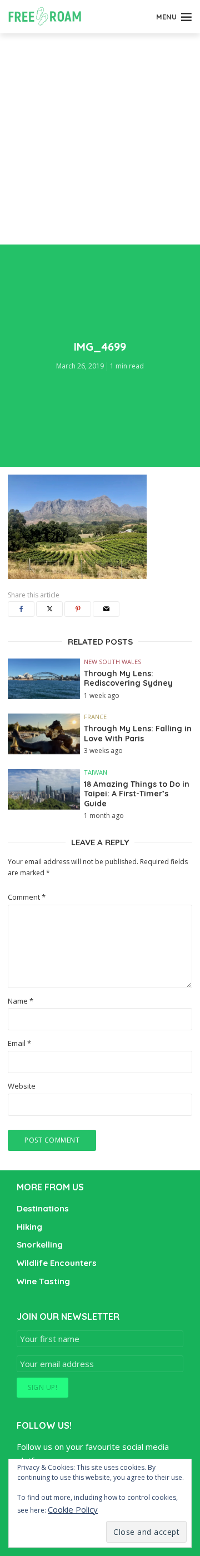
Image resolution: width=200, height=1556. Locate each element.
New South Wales (112, 661)
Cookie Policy (73, 1509)
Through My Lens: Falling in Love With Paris (138, 734)
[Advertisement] (100, 139)
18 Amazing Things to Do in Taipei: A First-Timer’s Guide (136, 794)
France (95, 716)
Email (19, 1043)
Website (22, 1086)
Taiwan (95, 772)
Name (20, 1001)
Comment (27, 897)
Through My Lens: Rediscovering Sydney (128, 679)
